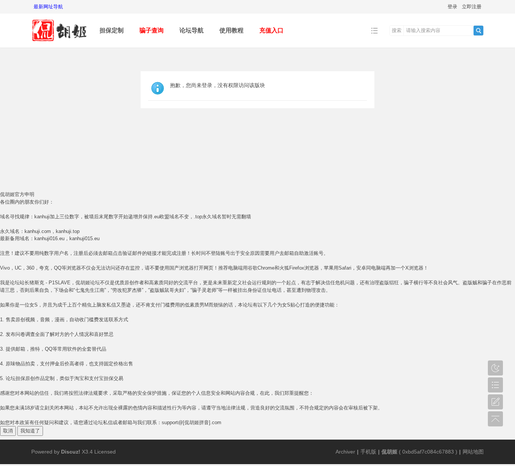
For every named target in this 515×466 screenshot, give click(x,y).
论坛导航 (191, 30)
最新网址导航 (48, 6)
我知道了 (30, 431)
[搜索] (478, 30)
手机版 (368, 452)
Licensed (105, 452)
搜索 (397, 30)
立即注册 (471, 6)
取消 (8, 431)
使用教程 (231, 30)
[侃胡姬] (59, 42)
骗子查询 (151, 30)
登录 (452, 6)
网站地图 (473, 452)
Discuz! (70, 452)
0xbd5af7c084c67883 (428, 452)
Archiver (345, 452)
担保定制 (112, 30)
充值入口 (271, 30)
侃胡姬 (389, 452)
